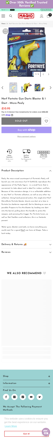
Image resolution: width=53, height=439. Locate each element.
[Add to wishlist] (46, 121)
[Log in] (41, 16)
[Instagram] (14, 397)
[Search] (11, 16)
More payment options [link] (26, 136)
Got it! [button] (26, 434)
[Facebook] (6, 397)
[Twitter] (40, 397)
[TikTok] (23, 397)
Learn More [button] (11, 426)
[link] (26, 352)
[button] (43, 74)
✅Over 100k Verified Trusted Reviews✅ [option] (26, 4)
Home (3, 23)
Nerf (23, 230)
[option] (26, 52)
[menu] (3, 16)
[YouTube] (31, 397)
